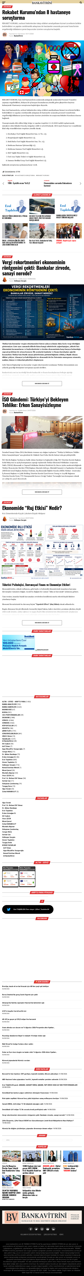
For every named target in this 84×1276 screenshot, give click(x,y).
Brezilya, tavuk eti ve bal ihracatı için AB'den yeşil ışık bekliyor (25, 986)
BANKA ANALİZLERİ (9, 704)
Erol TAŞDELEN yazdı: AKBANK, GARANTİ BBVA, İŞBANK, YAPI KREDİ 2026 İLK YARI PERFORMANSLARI (39, 1085)
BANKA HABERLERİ (9, 707)
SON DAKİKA (43, 982)
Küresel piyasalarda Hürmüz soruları (16, 1060)
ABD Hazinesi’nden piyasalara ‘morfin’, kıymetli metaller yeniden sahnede (30, 1079)
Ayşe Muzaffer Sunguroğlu (12, 749)
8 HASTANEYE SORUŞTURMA (25, 175)
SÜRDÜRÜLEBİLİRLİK (10, 734)
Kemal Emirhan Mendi (10, 768)
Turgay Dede (7, 843)
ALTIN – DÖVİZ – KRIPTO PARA (13, 702)
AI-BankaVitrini (7, 741)
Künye (61, 1234)
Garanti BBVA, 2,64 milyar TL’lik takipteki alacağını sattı (22, 1104)
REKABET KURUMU (43, 175)
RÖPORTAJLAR (8, 726)
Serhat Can (6, 781)
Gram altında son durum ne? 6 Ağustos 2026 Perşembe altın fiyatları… (28, 1028)
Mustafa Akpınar (8, 773)
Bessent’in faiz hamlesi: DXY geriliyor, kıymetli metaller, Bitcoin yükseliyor (30, 1074)
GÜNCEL (5, 720)
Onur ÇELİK (6, 776)
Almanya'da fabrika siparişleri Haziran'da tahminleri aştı (23, 1003)
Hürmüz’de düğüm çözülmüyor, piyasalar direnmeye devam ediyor (27, 1128)
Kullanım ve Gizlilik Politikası (31, 1234)
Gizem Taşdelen (8, 762)
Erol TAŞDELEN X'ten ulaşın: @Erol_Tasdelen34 (31, 909)
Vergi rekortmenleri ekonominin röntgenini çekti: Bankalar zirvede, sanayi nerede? (34, 1115)
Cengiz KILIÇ (7, 752)
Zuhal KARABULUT (9, 792)
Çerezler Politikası (50, 1234)
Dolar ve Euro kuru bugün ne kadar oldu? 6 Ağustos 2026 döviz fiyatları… (29, 1052)
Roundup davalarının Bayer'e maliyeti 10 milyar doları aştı (24, 1036)
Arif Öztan (6, 746)
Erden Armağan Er (9, 757)
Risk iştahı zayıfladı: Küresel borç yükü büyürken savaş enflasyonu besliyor (30, 1098)
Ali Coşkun (6, 744)
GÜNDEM (5, 723)
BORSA (4, 712)
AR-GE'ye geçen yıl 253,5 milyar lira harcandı (19, 1019)
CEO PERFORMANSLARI (11, 715)
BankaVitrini (18, 36)
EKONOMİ (6, 718)
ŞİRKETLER (6, 731)
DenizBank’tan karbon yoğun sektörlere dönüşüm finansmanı (25, 1093)
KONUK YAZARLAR (9, 845)
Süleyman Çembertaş (10, 784)
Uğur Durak (6, 789)
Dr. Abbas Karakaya (9, 754)
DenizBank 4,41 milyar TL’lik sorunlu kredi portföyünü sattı (24, 1110)
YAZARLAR (6, 739)
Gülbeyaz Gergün (20, 281)
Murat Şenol (6, 770)
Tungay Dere (7, 786)
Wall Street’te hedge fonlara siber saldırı (18, 1044)
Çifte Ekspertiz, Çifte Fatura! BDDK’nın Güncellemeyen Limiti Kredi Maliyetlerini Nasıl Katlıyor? (38, 1121)
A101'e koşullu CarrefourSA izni (14, 1011)
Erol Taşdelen (7, 760)
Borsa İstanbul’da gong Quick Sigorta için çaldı (20, 995)
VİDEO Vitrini (7, 736)
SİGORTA (5, 728)
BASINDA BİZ (7, 710)
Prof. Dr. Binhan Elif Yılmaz (12, 778)
